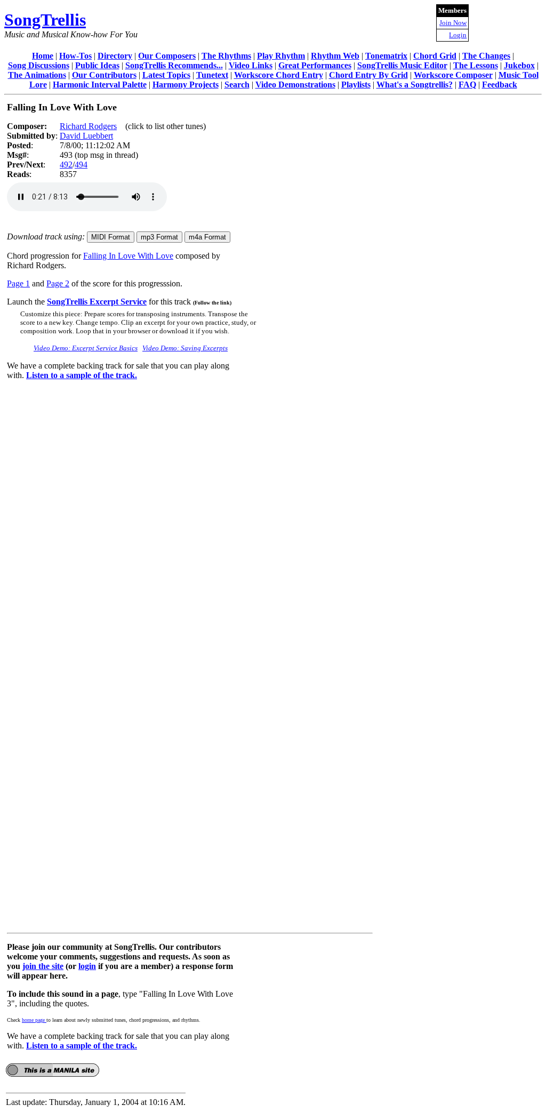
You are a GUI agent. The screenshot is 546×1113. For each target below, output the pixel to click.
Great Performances (314, 65)
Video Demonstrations (295, 84)
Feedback (499, 84)
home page (34, 1020)
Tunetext (212, 74)
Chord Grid (434, 55)
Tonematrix (386, 55)
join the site (42, 966)
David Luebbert (86, 135)
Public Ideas (97, 65)
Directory (115, 55)
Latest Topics (166, 74)
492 (66, 164)
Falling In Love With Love (128, 255)
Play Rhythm (281, 55)
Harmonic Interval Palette (100, 84)
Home (42, 55)
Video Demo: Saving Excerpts (185, 348)
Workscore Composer (453, 74)
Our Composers (167, 55)
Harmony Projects (185, 84)
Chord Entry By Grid (368, 74)
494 (81, 164)
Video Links (250, 65)
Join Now (453, 23)
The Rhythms (226, 55)
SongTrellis (45, 19)
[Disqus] (190, 522)
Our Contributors (104, 74)
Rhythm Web (335, 55)
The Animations (37, 74)
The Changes (486, 55)
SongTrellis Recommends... (174, 65)
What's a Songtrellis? (414, 84)
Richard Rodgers (88, 126)
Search (237, 84)
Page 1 (18, 283)
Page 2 (57, 283)
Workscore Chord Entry (278, 74)
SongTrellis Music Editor (402, 65)
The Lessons (475, 65)
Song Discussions (38, 65)
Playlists (356, 84)
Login (458, 35)
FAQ (467, 84)
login (87, 966)
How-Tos (75, 55)
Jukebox (519, 65)
